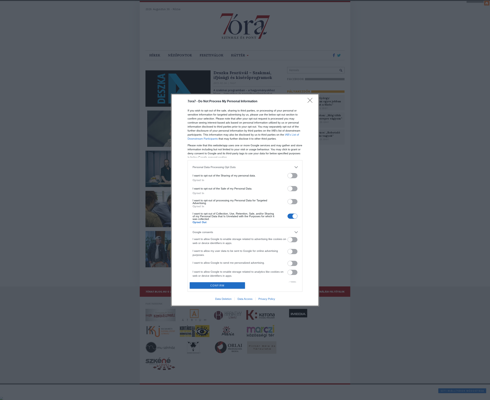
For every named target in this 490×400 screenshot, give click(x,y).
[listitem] (245, 167)
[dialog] (245, 200)
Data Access (245, 298)
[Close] (311, 101)
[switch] (292, 175)
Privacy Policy (266, 298)
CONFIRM (217, 285)
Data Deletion (223, 298)
